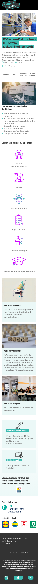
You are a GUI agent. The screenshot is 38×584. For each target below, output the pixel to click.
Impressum (13, 553)
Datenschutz (24, 553)
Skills (14, 74)
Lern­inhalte (6, 74)
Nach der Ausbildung (32, 74)
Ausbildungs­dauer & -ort (23, 74)
